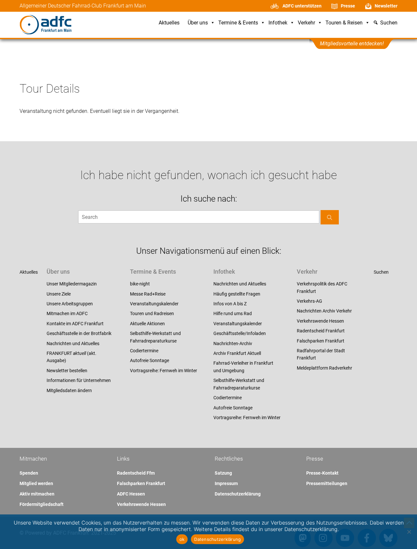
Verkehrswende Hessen (320, 321)
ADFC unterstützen (302, 5)
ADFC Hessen (131, 493)
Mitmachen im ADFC (67, 313)
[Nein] (409, 531)
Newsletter (386, 5)
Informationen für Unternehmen (79, 380)
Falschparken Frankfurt (320, 340)
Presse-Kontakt (322, 473)
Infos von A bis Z (230, 303)
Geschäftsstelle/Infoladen (239, 333)
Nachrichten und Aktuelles (73, 343)
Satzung (223, 473)
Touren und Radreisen (152, 313)
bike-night (140, 283)
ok (182, 539)
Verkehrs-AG (309, 301)
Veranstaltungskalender (154, 303)
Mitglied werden (36, 483)
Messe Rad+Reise (147, 294)
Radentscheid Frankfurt (321, 330)
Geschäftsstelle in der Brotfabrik (79, 333)
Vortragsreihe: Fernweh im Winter (163, 370)
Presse (348, 5)
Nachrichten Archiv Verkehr (324, 310)
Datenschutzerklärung (238, 493)
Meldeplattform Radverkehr (324, 368)
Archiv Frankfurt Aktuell (237, 353)
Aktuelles (169, 23)
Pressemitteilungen (326, 483)
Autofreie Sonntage (149, 360)
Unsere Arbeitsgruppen (70, 303)
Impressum (226, 483)
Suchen (381, 272)
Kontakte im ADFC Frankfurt (75, 323)
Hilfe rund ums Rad (232, 313)
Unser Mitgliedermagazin (72, 283)
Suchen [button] (388, 23)
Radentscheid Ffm (136, 473)
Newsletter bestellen (67, 370)
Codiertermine (144, 350)
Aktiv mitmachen (37, 493)
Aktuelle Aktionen (147, 323)
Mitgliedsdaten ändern (69, 390)
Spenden (29, 473)
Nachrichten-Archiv (232, 343)
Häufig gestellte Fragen (236, 294)
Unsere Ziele (59, 294)
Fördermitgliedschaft (42, 504)
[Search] (330, 217)
